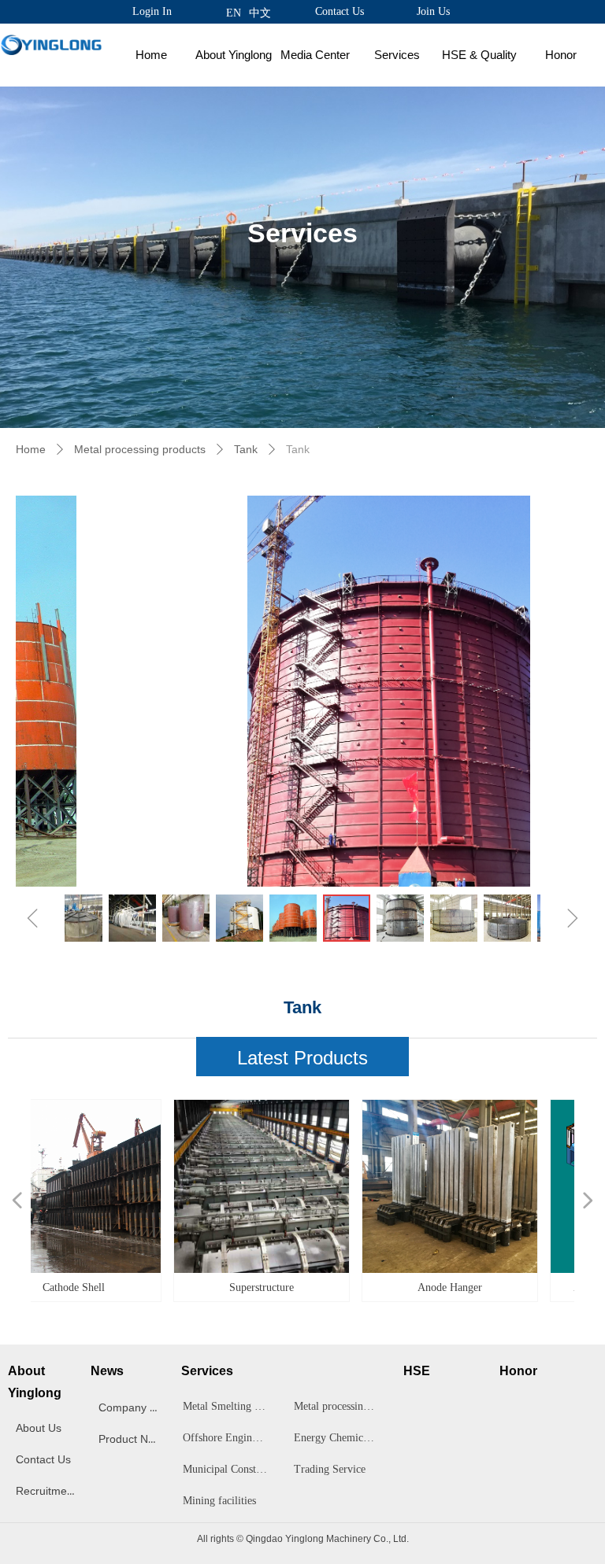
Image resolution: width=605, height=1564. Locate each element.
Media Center (315, 54)
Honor (561, 54)
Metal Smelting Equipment (230, 1406)
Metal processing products (140, 449)
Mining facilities (219, 1501)
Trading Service (330, 1469)
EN (233, 13)
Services (397, 54)
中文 (260, 13)
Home (151, 54)
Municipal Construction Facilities (230, 1469)
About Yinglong (233, 54)
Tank (246, 449)
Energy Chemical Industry (341, 1438)
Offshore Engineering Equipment (230, 1438)
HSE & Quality (479, 54)
